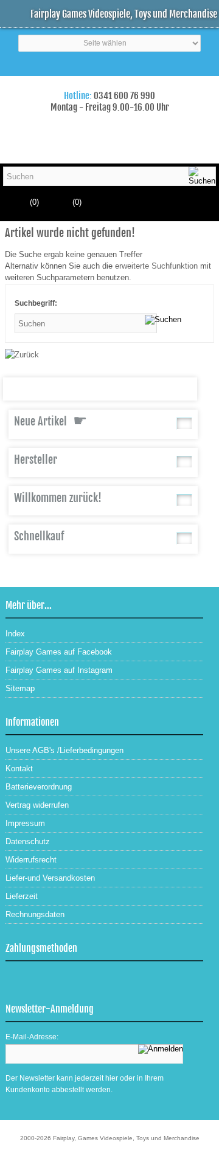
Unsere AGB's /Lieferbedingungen (64, 750)
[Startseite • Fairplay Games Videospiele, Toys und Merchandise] (109, 84)
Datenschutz (27, 841)
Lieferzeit (21, 896)
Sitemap (20, 688)
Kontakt (19, 768)
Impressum (25, 823)
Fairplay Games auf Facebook (58, 651)
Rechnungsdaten (34, 914)
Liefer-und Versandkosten (50, 877)
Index (15, 633)
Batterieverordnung (38, 786)
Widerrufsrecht (31, 859)
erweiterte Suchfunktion (156, 265)
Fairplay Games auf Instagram (59, 670)
